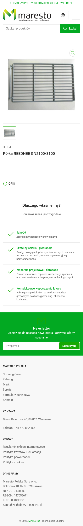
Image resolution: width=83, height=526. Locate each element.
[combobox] (41, 28)
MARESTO (34, 520)
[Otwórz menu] (76, 15)
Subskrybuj (69, 346)
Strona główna (12, 374)
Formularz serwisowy (16, 395)
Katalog (8, 379)
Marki (6, 384)
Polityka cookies (14, 462)
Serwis (7, 389)
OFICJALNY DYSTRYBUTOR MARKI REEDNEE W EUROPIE (41, 3)
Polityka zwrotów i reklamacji (22, 452)
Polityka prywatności (16, 457)
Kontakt (8, 400)
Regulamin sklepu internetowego (24, 446)
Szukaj (73, 28)
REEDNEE (8, 147)
